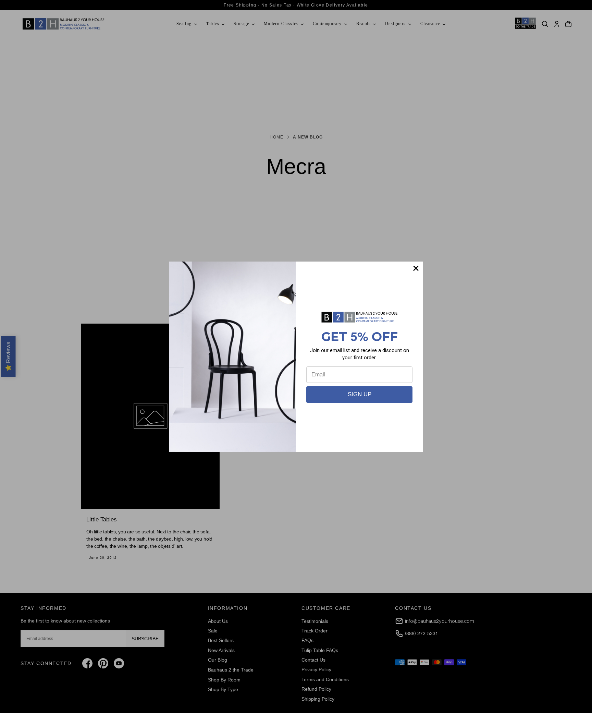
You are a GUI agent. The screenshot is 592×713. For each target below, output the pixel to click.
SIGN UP (359, 394)
